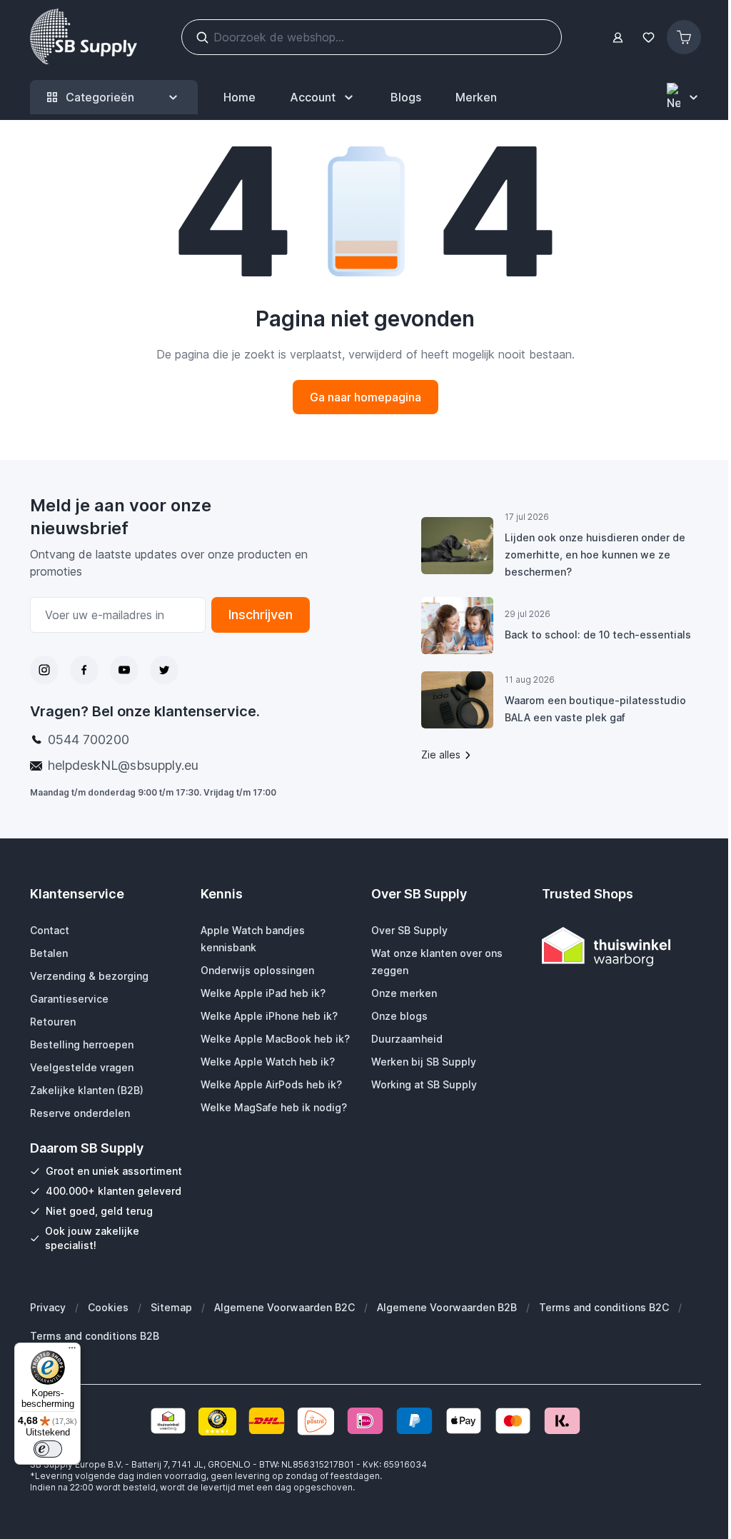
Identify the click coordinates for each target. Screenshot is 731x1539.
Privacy (48, 1307)
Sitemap (171, 1307)
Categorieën (100, 97)
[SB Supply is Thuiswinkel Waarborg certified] (621, 946)
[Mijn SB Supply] (618, 37)
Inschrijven (260, 614)
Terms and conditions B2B (94, 1336)
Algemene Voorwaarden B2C (284, 1307)
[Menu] (72, 1351)
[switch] (48, 1449)
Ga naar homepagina (365, 397)
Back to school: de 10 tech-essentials (598, 634)
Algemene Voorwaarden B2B (447, 1307)
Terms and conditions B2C (604, 1307)
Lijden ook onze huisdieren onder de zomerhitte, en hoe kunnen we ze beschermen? (595, 554)
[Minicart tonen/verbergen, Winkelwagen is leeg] (684, 37)
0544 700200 (88, 739)
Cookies (108, 1307)
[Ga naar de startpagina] (83, 37)
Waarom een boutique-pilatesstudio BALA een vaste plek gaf (595, 708)
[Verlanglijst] (648, 37)
